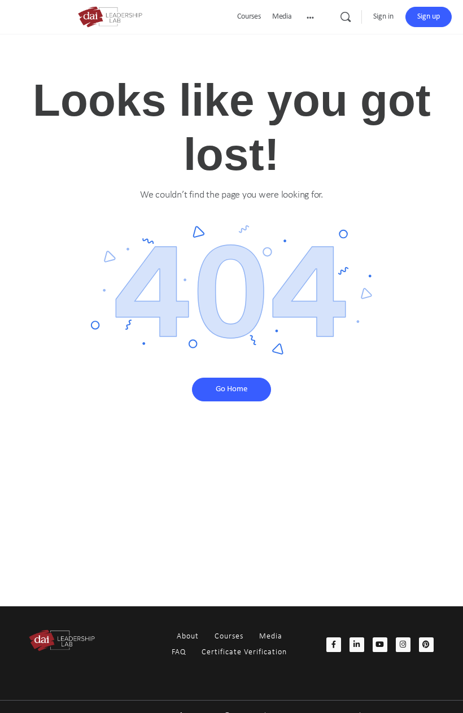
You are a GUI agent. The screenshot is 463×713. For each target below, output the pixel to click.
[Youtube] (380, 644)
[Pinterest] (426, 644)
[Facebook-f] (333, 644)
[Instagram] (403, 644)
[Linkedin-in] (357, 644)
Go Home (231, 389)
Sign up (428, 16)
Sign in (383, 16)
